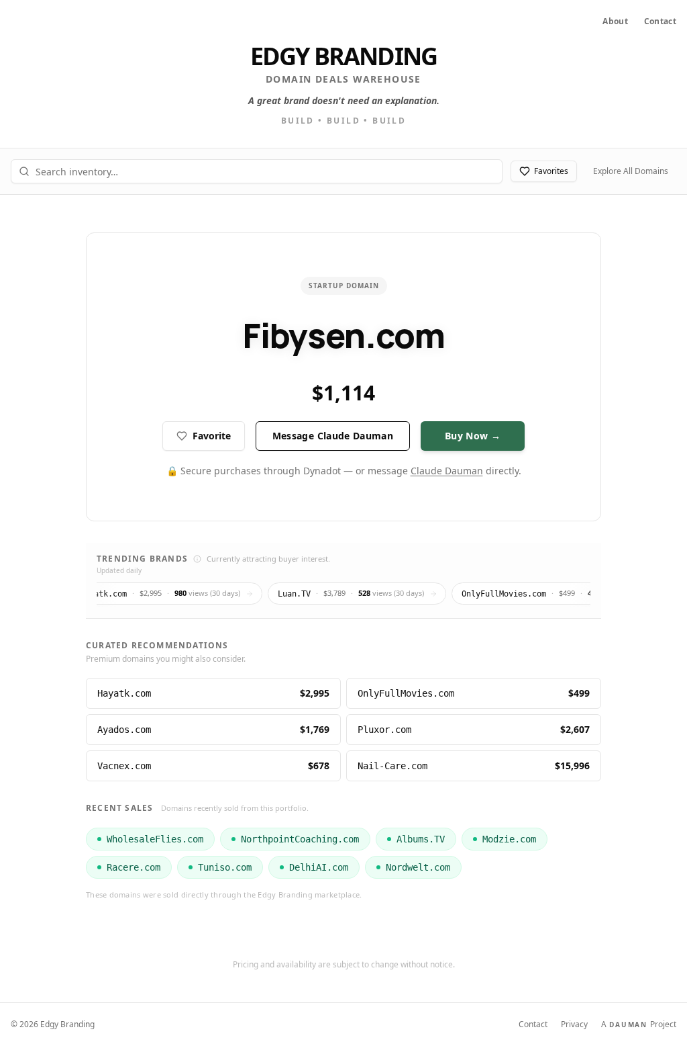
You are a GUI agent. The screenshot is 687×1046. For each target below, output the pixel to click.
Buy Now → (472, 435)
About (615, 21)
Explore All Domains (630, 171)
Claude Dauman (447, 470)
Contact (660, 21)
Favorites (551, 171)
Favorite (212, 435)
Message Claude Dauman (332, 435)
